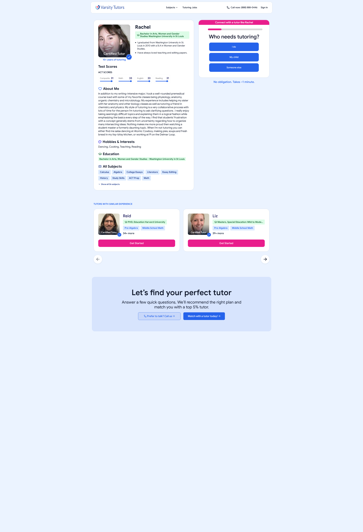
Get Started (137, 243)
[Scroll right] (265, 259)
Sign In (264, 7)
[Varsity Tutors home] (109, 7)
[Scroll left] (98, 259)
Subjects (170, 7)
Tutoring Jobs (189, 7)
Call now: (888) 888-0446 (244, 7)
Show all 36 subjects (110, 184)
